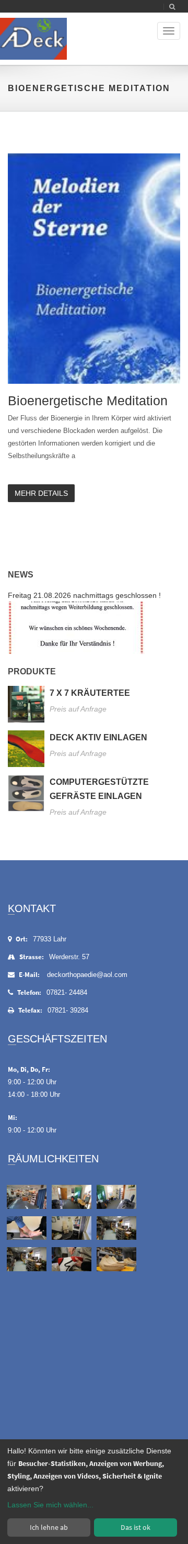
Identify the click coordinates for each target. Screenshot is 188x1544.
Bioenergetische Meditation (88, 400)
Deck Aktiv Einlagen (98, 737)
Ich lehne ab (49, 1527)
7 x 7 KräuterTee (90, 692)
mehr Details (41, 493)
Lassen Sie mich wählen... (50, 1505)
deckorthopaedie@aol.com (87, 975)
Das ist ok (135, 1527)
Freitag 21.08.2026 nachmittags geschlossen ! (84, 595)
